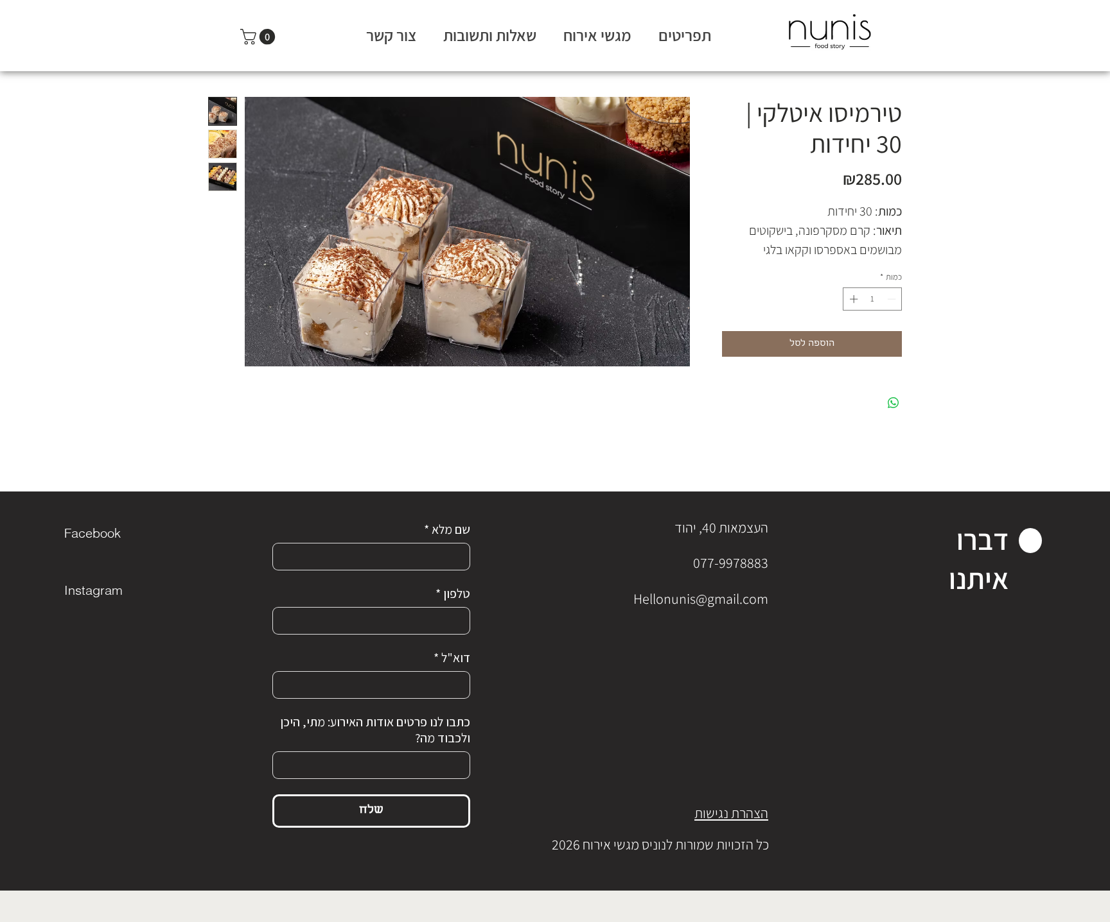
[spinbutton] (872, 299)
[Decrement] (893, 299)
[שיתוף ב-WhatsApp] (893, 403)
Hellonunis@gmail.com (700, 599)
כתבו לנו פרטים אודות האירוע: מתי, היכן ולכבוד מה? (375, 730)
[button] (259, 36)
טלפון (453, 594)
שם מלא (447, 530)
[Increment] (852, 299)
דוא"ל (452, 658)
